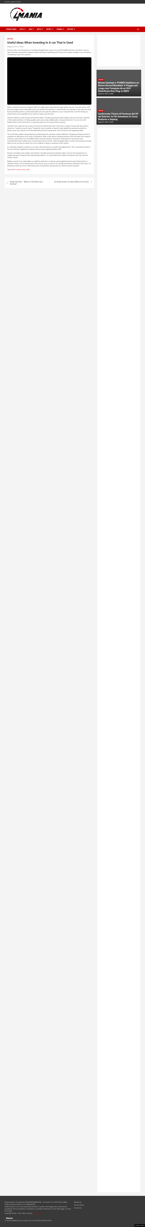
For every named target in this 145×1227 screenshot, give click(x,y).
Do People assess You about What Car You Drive (71, 182)
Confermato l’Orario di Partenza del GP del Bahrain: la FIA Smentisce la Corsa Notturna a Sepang (118, 116)
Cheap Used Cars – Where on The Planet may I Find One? (26, 183)
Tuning (59, 29)
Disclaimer (78, 1208)
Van (30, 29)
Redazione (77, 1202)
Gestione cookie (139, 1225)
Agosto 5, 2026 (103, 122)
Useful (28, 169)
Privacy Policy (79, 1205)
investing (18, 169)
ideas (13, 169)
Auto (22, 29)
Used (23, 169)
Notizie (70, 29)
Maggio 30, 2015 (12, 46)
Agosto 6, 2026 (103, 94)
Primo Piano (11, 29)
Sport (48, 29)
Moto (39, 29)
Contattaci (37, 1213)
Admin (22, 46)
